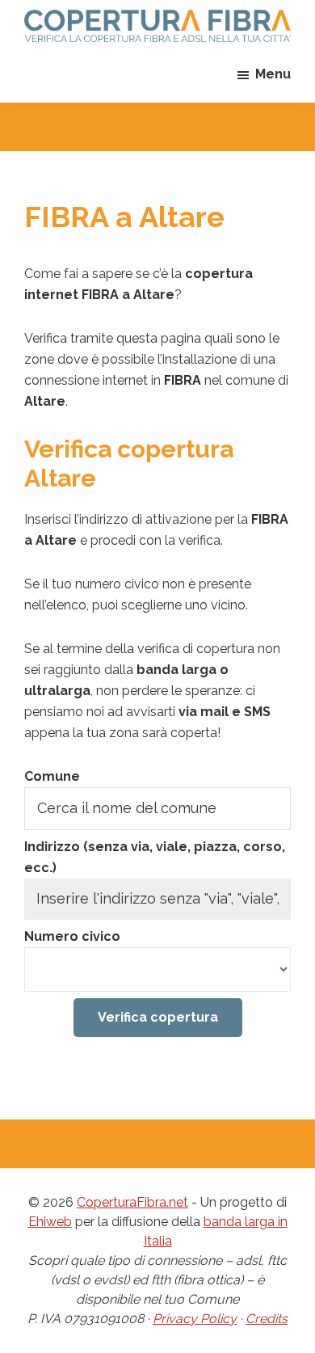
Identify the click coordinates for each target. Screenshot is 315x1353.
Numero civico (72, 936)
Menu (273, 74)
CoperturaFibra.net (132, 1202)
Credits (267, 1318)
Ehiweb (50, 1221)
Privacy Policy (195, 1318)
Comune (52, 776)
